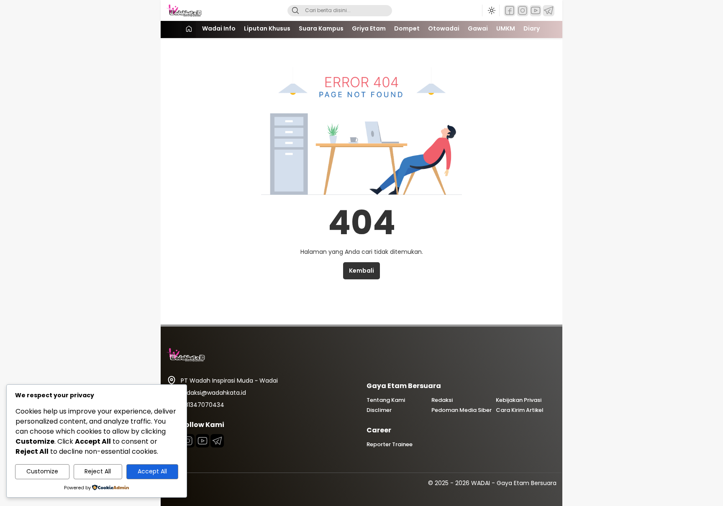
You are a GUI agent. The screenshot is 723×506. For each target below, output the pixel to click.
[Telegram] (548, 10)
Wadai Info (219, 28)
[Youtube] (202, 440)
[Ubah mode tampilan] (491, 10)
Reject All (98, 471)
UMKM (505, 28)
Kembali (361, 270)
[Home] (189, 29)
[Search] (295, 10)
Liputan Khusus (267, 28)
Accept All (152, 471)
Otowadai (443, 28)
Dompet (407, 28)
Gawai (478, 28)
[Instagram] (522, 10)
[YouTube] (535, 10)
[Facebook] (509, 10)
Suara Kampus (321, 28)
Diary (531, 28)
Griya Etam (369, 28)
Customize (42, 471)
